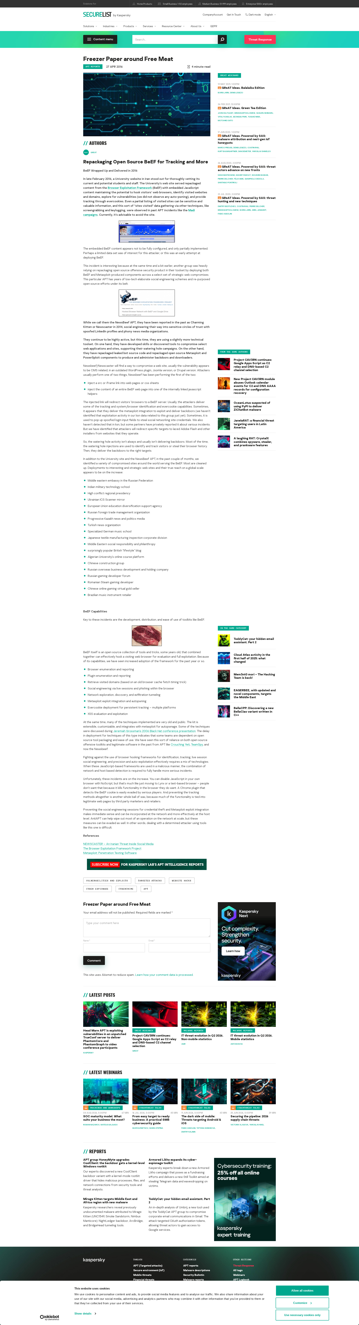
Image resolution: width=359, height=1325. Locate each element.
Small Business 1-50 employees (178, 3)
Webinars (239, 1274)
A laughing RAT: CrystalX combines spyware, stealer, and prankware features (253, 441)
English (269, 14)
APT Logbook (241, 1279)
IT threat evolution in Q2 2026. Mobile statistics (251, 1037)
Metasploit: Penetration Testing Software (110, 853)
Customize (300, 1302)
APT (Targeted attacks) (147, 1265)
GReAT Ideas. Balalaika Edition (243, 88)
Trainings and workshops (105, 1108)
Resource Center (172, 26)
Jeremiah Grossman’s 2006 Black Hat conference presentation (154, 731)
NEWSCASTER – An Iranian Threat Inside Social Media (118, 844)
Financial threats (143, 1279)
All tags (238, 1270)
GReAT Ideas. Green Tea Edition (244, 108)
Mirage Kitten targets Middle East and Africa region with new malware (110, 1200)
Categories (189, 1259)
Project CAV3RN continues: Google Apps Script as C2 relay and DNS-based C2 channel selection (253, 365)
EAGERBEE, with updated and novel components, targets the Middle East (255, 694)
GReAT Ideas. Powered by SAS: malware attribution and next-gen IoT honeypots (244, 139)
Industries (108, 26)
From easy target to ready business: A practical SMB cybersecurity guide (151, 1120)
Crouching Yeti (180, 744)
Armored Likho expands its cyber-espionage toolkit (173, 1161)
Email (152, 940)
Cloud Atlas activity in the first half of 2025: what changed (252, 658)
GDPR (213, 26)
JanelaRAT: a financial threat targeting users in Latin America (254, 424)
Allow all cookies (302, 1290)
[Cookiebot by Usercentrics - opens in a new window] (49, 1318)
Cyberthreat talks (150, 1108)
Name (86, 940)
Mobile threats (142, 1274)
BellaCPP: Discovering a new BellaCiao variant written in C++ (254, 711)
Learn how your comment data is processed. (164, 975)
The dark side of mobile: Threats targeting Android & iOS (201, 1120)
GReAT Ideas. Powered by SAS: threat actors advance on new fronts (247, 168)
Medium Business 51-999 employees (219, 3)
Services (148, 26)
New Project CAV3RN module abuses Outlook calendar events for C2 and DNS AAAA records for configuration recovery (255, 386)
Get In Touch (234, 14)
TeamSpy (197, 744)
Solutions (88, 26)
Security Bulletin (193, 1274)
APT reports (93, 66)
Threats (137, 1259)
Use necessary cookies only (302, 1315)
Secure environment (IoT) (148, 1270)
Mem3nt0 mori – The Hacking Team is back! (254, 676)
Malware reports (193, 1030)
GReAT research (144, 1030)
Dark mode (255, 14)
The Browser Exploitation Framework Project (112, 848)
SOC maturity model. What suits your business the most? (104, 1118)
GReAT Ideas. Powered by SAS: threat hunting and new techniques (247, 199)
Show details (82, 1313)
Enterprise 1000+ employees (259, 3)
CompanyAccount (213, 14)
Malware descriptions (196, 1270)
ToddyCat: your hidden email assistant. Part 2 (254, 640)
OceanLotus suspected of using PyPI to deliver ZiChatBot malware (252, 406)
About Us (196, 26)
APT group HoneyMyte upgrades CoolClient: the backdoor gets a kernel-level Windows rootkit (114, 1163)
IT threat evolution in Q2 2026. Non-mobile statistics (202, 1037)
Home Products (144, 3)
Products (128, 26)
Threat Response (243, 1265)
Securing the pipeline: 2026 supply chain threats (249, 1118)
